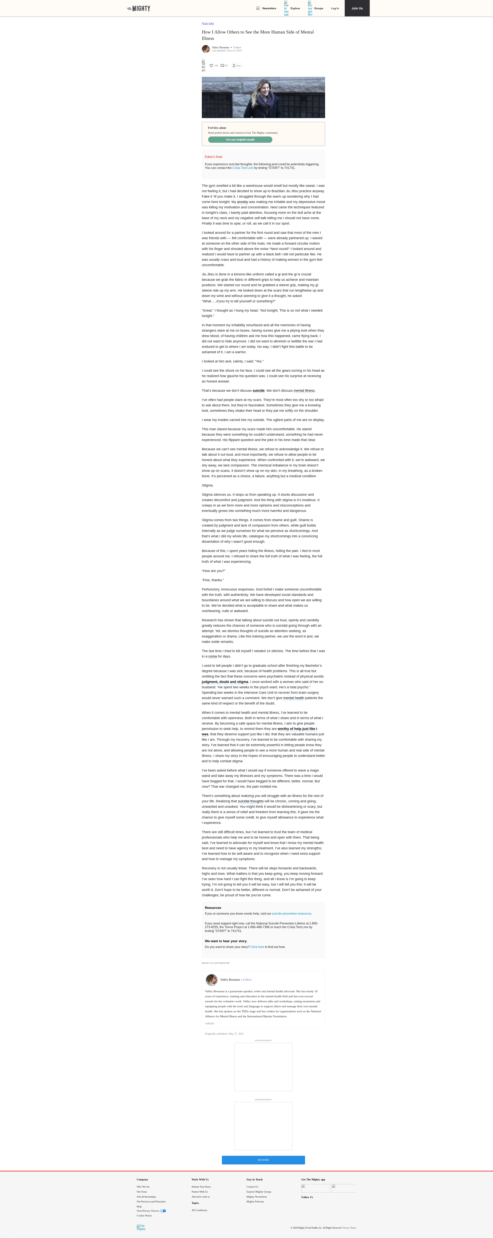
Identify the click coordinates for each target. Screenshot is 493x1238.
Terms (353, 1227)
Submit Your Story (201, 1186)
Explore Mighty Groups (258, 1191)
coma (212, 656)
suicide (259, 391)
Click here (257, 947)
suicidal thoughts (251, 801)
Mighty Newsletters (256, 1196)
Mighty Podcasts (255, 1201)
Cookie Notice (144, 1215)
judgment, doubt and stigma (225, 682)
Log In (335, 8)
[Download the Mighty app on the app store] (315, 1188)
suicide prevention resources (291, 913)
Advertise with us (201, 1196)
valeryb (209, 1023)
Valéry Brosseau (221, 47)
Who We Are (143, 1186)
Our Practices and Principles (151, 1201)
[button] (237, 47)
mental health (293, 698)
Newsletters (269, 8)
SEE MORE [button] (263, 1160)
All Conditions (199, 1210)
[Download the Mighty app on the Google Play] (346, 1188)
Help (139, 1206)
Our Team (142, 1191)
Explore (295, 8)
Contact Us (252, 1186)
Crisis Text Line (242, 167)
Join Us (357, 8)
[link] (138, 8)
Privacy (345, 1227)
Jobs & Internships (146, 1196)
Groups (318, 8)
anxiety (242, 202)
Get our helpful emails (240, 139)
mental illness (304, 391)
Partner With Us (200, 1191)
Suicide (208, 23)
